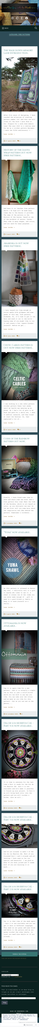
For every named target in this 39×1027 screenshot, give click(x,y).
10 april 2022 (11, 429)
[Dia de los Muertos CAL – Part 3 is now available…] (19, 836)
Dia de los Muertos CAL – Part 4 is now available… (19, 724)
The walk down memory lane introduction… (18, 52)
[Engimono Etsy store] (21, 18)
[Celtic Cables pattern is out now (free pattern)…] (19, 376)
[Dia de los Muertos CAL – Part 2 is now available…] (19, 906)
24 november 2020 (12, 714)
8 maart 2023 (10, 234)
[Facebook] (26, 18)
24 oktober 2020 (11, 808)
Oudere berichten (19, 954)
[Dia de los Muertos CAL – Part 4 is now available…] (19, 754)
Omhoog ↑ (19, 1013)
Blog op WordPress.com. (19, 1011)
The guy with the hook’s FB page (14, 958)
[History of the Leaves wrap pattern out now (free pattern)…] (19, 182)
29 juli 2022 (10, 336)
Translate (18, 977)
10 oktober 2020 (11, 947)
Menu (6, 28)
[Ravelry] (17, 18)
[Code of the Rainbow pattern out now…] (19, 470)
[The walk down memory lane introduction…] (19, 84)
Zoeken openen (35, 28)
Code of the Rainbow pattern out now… (17, 440)
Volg (4, 1002)
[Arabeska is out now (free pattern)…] (19, 278)
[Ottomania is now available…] (19, 657)
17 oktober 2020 (11, 877)
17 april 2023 (11, 141)
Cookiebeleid (24, 1019)
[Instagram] (12, 18)
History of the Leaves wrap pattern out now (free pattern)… (18, 152)
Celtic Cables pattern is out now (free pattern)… (18, 346)
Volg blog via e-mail (10, 986)
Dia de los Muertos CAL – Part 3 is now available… (19, 818)
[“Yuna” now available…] (19, 561)
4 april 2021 (10, 614)
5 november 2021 (11, 523)
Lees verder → (9, 134)
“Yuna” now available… (17, 532)
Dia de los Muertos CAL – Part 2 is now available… (19, 888)
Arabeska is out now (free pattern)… (16, 245)
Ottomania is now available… (15, 625)
